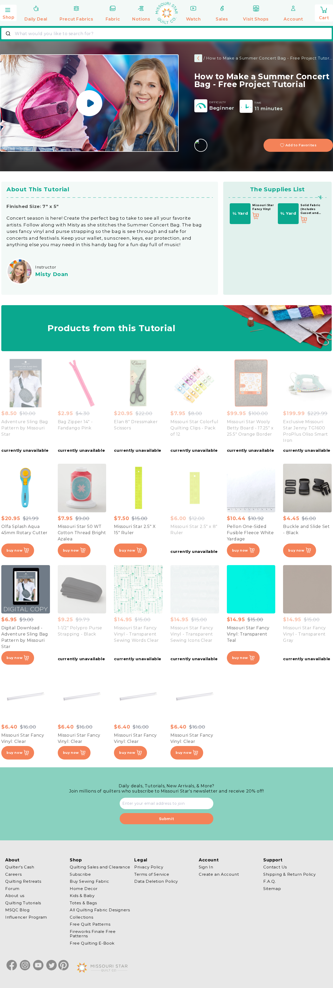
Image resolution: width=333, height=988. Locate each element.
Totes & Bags (83, 902)
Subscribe (80, 874)
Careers (13, 874)
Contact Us (275, 867)
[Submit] (9, 33)
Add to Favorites (301, 145)
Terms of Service (151, 874)
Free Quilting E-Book (92, 943)
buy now (14, 550)
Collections (81, 917)
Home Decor (84, 888)
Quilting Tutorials (23, 902)
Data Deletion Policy (156, 881)
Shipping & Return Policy (289, 874)
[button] (8, 12)
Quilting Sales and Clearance (100, 867)
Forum (12, 888)
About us (14, 895)
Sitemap (272, 888)
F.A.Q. (269, 881)
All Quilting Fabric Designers (100, 909)
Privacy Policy (148, 867)
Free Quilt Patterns (90, 924)
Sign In (206, 867)
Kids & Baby (82, 895)
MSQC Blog (17, 909)
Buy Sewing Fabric (89, 881)
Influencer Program (26, 917)
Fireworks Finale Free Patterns (93, 934)
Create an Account (219, 874)
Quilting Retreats (23, 881)
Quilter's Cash (19, 867)
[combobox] (166, 33)
